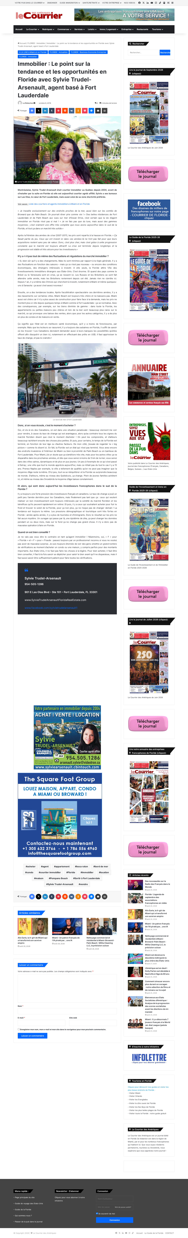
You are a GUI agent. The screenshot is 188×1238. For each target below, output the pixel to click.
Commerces (63, 29)
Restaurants (142, 29)
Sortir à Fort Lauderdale (87, 878)
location (104, 872)
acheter (31, 866)
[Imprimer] (104, 110)
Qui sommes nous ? (23, 1215)
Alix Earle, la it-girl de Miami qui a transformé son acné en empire (32, 940)
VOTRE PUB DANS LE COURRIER (28, 3)
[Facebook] (32, 110)
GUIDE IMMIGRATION (69, 3)
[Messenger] (91, 110)
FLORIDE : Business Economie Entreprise (88, 52)
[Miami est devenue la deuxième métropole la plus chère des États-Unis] (135, 959)
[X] (38, 110)
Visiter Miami (134, 1093)
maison (39, 878)
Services (78, 29)
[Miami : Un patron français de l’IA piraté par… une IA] (67, 926)
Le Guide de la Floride (154, 1233)
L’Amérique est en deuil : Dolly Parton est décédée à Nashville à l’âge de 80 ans (157, 971)
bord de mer (101, 866)
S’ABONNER (52, 3)
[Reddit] (65, 110)
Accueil (18, 29)
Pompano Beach (59, 878)
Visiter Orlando (135, 1096)
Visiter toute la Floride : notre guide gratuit (147, 1113)
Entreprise (126, 29)
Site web (73, 1018)
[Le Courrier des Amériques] (38, 15)
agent (45, 866)
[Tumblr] (52, 110)
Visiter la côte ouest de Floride (142, 1103)
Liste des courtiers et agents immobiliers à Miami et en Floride (59, 204)
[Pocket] (85, 110)
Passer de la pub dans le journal (28, 1222)
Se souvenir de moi (106, 1214)
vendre (84, 884)
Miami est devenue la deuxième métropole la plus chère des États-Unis (157, 958)
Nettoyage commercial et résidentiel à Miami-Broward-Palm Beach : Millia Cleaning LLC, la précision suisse (156, 942)
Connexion (115, 1220)
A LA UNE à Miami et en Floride (32, 52)
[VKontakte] (71, 110)
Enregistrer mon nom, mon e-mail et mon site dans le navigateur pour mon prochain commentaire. (63, 1029)
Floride (71, 872)
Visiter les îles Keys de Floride (142, 1107)
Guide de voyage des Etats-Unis (29, 1203)
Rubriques (47, 29)
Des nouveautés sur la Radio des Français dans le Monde (157, 884)
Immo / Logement (108, 29)
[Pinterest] (58, 110)
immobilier (87, 872)
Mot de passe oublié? (123, 1207)
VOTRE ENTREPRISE (110, 3)
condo (30, 872)
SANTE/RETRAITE (90, 3)
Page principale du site (25, 1197)
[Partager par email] (98, 110)
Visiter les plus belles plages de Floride (146, 1110)
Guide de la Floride (23, 1209)
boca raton (82, 866)
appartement (62, 866)
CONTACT (169, 1233)
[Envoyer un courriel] (34, 103)
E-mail (21, 1018)
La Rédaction (28, 103)
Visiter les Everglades (138, 1099)
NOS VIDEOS (129, 3)
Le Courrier (31, 29)
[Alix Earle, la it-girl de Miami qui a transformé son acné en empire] (33, 926)
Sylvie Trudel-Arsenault (60, 884)
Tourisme (156, 29)
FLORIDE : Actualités (58, 52)
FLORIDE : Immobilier (36, 43)
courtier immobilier (50, 872)
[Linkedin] (45, 110)
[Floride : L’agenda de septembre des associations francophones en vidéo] (135, 898)
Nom (20, 1006)
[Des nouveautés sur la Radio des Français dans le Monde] (135, 885)
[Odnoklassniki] (78, 110)
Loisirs (91, 29)
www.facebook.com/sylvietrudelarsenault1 (51, 607)
